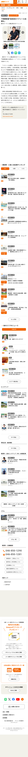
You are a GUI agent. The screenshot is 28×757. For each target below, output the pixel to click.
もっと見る (13, 319)
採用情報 (5, 718)
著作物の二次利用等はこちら (13, 562)
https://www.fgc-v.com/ (8, 116)
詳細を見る (13, 679)
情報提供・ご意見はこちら (12, 558)
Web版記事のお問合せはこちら (13, 572)
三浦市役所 (7, 584)
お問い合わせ (15, 707)
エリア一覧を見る (13, 381)
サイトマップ (14, 722)
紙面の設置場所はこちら (12, 568)
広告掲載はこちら (10, 565)
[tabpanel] (14, 34)
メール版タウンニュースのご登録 (14, 656)
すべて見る (13, 437)
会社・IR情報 (6, 712)
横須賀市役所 (7, 582)
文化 (17, 7)
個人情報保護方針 (8, 721)
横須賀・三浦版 (6, 5)
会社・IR (18, 2)
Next (22, 32)
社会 (22, 7)
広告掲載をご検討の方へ (9, 715)
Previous (5, 32)
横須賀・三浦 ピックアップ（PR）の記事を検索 (14, 504)
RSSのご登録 (13, 690)
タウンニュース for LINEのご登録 (14, 652)
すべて (3, 7)
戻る (3, 10)
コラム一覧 (13, 539)
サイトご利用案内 (19, 721)
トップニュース (10, 7)
